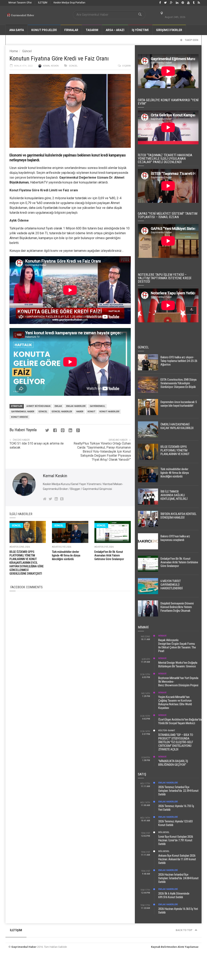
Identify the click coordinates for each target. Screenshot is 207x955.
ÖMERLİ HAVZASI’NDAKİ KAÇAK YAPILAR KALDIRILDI (177, 426)
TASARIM (92, 30)
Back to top (184, 930)
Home (14, 51)
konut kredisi (19, 417)
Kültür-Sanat (166, 730)
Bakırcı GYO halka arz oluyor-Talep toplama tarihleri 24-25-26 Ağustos (179, 360)
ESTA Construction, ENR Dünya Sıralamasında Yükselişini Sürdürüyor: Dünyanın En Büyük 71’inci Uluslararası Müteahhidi (178, 385)
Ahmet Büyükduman (38, 406)
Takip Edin (191, 40)
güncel (42, 411)
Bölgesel (163, 832)
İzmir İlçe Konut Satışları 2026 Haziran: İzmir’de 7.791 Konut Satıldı (175, 840)
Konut (91, 411)
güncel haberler (62, 411)
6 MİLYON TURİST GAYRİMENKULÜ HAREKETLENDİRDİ (172, 584)
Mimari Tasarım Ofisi (20, 2)
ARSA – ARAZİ (115, 30)
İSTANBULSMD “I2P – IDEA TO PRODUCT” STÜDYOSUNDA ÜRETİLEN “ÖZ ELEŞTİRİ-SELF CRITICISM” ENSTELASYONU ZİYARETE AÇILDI (175, 742)
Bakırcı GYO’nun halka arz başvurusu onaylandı (175, 538)
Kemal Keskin (51, 66)
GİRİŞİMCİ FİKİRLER (169, 30)
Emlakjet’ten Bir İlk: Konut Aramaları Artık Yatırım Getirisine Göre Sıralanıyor (109, 555)
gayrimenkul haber (22, 411)
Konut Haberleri (109, 411)
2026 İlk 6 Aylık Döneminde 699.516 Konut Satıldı (173, 895)
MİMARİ (162, 635)
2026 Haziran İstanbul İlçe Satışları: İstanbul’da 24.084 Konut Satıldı (178, 878)
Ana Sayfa (16, 30)
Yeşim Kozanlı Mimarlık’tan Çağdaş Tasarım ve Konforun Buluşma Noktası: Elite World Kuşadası (175, 702)
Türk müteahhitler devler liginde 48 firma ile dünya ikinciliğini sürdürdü (66, 555)
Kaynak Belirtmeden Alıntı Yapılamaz (175, 946)
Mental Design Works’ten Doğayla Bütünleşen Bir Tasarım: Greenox (177, 664)
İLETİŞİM (42, 2)
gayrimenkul (97, 406)
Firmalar (71, 30)
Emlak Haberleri (76, 406)
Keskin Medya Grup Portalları (69, 2)
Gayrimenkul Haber (24, 946)
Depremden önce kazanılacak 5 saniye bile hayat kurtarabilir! (179, 403)
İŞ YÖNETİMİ (140, 30)
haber (79, 411)
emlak (58, 406)
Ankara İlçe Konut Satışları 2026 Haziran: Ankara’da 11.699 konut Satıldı (177, 859)
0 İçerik (126, 66)
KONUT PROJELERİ (44, 30)
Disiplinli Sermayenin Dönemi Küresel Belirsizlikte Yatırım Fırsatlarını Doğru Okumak (177, 607)
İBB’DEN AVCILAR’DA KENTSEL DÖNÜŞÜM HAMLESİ (178, 515)
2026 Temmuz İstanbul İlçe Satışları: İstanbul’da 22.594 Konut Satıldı (178, 790)
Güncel (27, 51)
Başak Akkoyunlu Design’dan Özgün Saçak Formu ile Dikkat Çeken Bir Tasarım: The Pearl (177, 645)
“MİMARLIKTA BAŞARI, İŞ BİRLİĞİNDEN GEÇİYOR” (173, 762)
